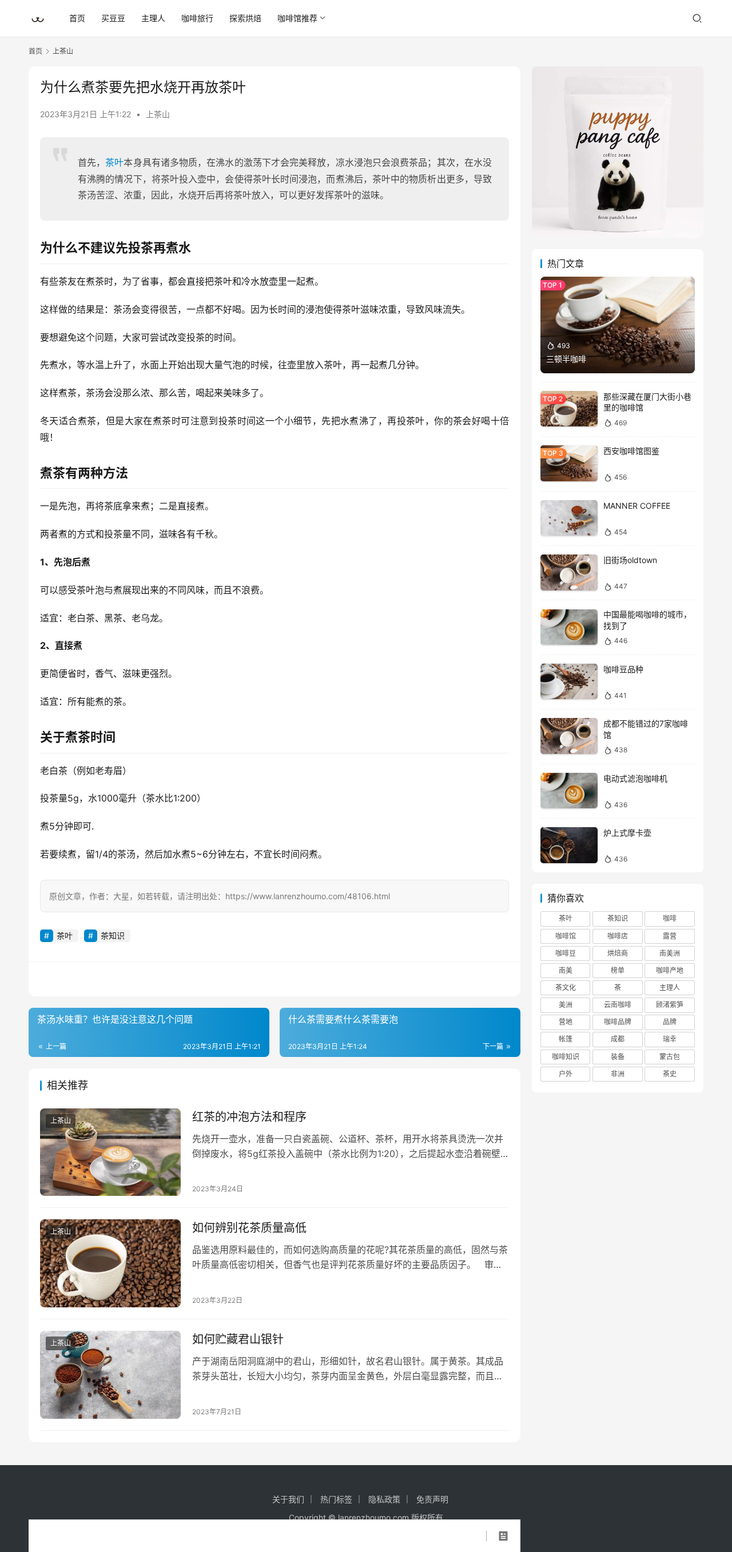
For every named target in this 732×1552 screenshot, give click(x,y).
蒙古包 (669, 1056)
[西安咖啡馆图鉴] (569, 463)
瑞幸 (670, 1039)
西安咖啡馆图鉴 (631, 451)
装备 (617, 1056)
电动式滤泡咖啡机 (635, 778)
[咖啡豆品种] (569, 682)
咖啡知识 (565, 1056)
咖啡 (670, 918)
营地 (565, 1022)
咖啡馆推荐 (297, 18)
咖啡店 (617, 936)
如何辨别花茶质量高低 (249, 1228)
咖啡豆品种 (623, 669)
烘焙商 (617, 953)
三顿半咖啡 (566, 359)
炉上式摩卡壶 (627, 832)
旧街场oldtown (630, 560)
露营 (670, 936)
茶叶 (114, 162)
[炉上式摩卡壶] (569, 845)
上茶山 (158, 114)
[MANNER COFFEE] (569, 518)
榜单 (617, 970)
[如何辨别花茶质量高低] (110, 1263)
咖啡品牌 (617, 1022)
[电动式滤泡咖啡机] (569, 791)
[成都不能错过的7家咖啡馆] (569, 736)
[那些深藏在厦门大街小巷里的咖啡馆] (569, 409)
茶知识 (113, 935)
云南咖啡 (617, 1004)
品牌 (670, 1022)
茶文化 (565, 987)
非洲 (617, 1074)
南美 (565, 970)
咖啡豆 (565, 953)
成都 (617, 1039)
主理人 (153, 18)
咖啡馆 (565, 936)
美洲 (565, 1004)
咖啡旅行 (197, 18)
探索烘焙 (245, 18)
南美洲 (669, 953)
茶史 (670, 1074)
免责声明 (432, 1499)
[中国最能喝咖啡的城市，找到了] (569, 627)
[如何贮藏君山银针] (110, 1375)
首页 (77, 18)
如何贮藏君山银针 (238, 1339)
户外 (565, 1074)
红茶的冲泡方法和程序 (249, 1117)
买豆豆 (113, 18)
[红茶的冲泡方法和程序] (110, 1152)
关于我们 (288, 1499)
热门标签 (336, 1499)
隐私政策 (384, 1499)
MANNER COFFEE (636, 505)
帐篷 (565, 1039)
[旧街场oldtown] (569, 572)
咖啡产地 (669, 970)
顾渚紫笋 (669, 1004)
